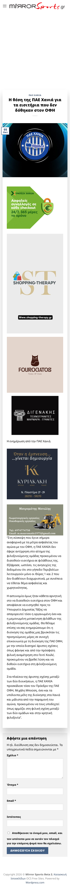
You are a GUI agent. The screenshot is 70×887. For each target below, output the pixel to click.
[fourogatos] (35, 364)
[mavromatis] (35, 519)
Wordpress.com (35, 882)
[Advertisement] (35, 48)
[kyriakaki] (32, 474)
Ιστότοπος (14, 816)
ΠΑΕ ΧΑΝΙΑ (35, 95)
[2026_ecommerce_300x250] (32, 207)
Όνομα (12, 784)
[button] (5, 6)
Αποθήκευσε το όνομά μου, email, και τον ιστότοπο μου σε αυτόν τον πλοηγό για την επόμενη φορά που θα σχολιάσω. (34, 838)
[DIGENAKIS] (35, 415)
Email (11, 800)
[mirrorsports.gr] (37, 6)
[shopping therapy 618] (35, 283)
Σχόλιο (12, 755)
